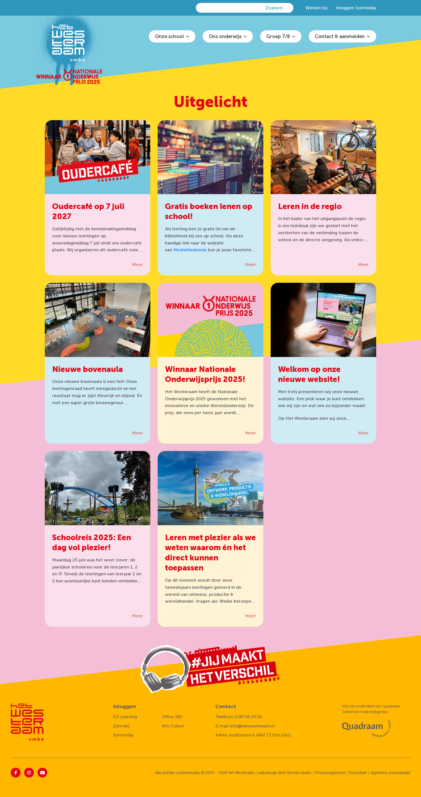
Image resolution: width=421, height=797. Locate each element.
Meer (137, 264)
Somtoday (123, 735)
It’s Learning (125, 716)
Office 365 (172, 716)
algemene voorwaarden (390, 772)
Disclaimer (358, 772)
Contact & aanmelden (340, 36)
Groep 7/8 (278, 36)
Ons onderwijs (225, 36)
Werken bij (316, 7)
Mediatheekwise (190, 249)
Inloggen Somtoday (356, 7)
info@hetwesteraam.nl (252, 726)
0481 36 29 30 (248, 716)
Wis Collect (173, 726)
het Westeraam (241, 772)
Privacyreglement (330, 772)
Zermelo (121, 726)
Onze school (169, 36)
